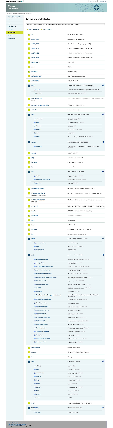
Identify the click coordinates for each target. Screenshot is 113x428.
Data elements (12, 26)
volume (38, 397)
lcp (32, 234)
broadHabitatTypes (41, 243)
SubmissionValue (41, 342)
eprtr (33, 85)
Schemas (10, 29)
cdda (33, 67)
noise (33, 255)
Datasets (10, 20)
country (38, 412)
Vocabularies (11, 32)
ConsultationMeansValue (43, 270)
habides (34, 162)
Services (10, 35)
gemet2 (33, 153)
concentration (40, 373)
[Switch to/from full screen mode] (97, 1)
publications (35, 347)
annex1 (38, 176)
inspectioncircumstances (43, 179)
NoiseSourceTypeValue (42, 310)
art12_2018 (35, 44)
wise (32, 403)
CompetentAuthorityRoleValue (44, 266)
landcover (34, 215)
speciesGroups (40, 249)
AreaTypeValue (40, 263)
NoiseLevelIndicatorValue (43, 306)
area (37, 369)
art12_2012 (35, 39)
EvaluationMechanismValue (43, 273)
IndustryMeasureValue (42, 284)
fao (32, 114)
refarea (38, 129)
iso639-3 (38, 287)
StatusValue (39, 335)
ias (32, 167)
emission (38, 376)
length (38, 380)
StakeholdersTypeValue (42, 331)
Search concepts (47, 29)
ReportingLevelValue (42, 324)
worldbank (34, 407)
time (37, 390)
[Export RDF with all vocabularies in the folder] (103, 86)
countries (38, 146)
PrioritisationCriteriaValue (43, 317)
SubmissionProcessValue (43, 338)
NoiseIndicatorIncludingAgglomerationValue (48, 295)
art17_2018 (35, 57)
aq (32, 34)
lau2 (32, 225)
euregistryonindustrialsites (40, 105)
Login (91, 1)
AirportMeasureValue (42, 259)
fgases (33, 142)
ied (32, 171)
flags (37, 122)
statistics (38, 387)
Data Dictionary (21, 13)
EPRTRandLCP (36, 98)
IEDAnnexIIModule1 (38, 188)
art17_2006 (35, 48)
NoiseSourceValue (41, 313)
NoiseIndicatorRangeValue (43, 299)
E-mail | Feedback (13, 423)
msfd (33, 238)
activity (38, 89)
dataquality (35, 81)
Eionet (14, 13)
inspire (33, 211)
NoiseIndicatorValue (41, 303)
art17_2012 (35, 53)
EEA (15, 1)
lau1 (32, 220)
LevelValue (39, 291)
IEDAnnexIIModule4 (38, 200)
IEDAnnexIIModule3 (38, 193)
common (34, 71)
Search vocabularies (34, 29)
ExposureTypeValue (41, 280)
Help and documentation (14, 17)
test (32, 357)
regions (38, 246)
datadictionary (36, 76)
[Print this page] (94, 1)
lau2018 (34, 229)
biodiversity (35, 62)
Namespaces (11, 38)
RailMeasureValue (41, 320)
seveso (33, 352)
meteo (38, 383)
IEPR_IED (34, 206)
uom (32, 361)
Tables (9, 23)
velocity (38, 394)
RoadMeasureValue (41, 328)
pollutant (38, 183)
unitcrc (38, 136)
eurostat (34, 110)
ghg (32, 157)
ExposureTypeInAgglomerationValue (46, 277)
